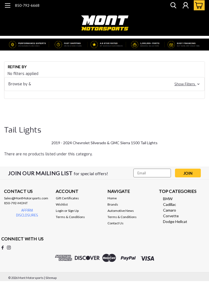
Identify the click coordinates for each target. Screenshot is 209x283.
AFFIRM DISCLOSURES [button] (27, 213)
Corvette (171, 215)
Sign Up (73, 211)
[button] (104, 84)
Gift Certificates (67, 198)
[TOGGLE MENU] (7, 6)
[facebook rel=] (3, 248)
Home (112, 198)
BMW (168, 198)
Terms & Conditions (70, 217)
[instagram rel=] (9, 248)
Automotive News (120, 211)
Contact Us (115, 223)
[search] (173, 5)
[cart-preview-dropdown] (198, 5)
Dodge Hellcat (175, 221)
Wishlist (62, 204)
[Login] (186, 5)
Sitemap (51, 277)
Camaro (169, 210)
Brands (112, 204)
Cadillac (169, 204)
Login (60, 211)
